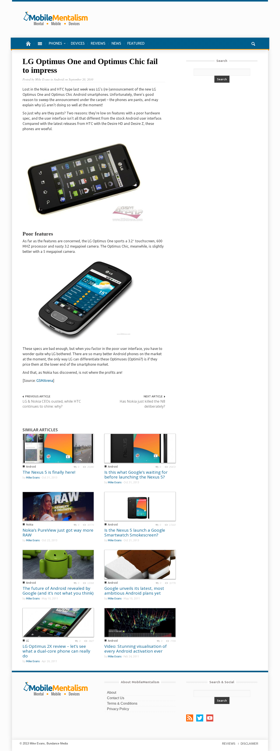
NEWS (116, 43)
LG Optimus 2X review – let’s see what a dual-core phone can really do (56, 651)
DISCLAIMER (249, 743)
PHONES (54, 45)
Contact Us (115, 698)
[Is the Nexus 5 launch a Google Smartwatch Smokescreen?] (140, 506)
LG (27, 640)
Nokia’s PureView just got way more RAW (58, 532)
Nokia (29, 524)
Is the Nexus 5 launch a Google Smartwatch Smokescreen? (134, 532)
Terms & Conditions (122, 703)
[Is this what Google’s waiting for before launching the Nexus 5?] (140, 448)
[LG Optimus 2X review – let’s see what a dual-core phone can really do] (58, 622)
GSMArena (44, 380)
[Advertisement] (179, 19)
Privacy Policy (118, 709)
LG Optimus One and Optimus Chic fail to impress (90, 66)
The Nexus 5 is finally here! (49, 472)
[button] (253, 43)
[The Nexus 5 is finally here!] (58, 448)
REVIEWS (98, 43)
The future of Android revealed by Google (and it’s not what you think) (58, 590)
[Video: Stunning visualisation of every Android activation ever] (140, 622)
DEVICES (78, 43)
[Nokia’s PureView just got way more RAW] (58, 506)
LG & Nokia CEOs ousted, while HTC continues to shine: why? (52, 404)
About (111, 692)
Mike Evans (33, 477)
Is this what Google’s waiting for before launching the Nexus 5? (136, 474)
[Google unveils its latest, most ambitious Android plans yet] (140, 564)
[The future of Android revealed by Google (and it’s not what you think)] (58, 564)
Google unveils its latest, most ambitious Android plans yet (134, 590)
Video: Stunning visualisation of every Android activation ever (135, 648)
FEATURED (136, 43)
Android (31, 466)
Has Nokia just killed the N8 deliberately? (142, 404)
